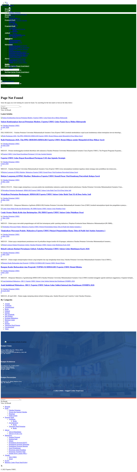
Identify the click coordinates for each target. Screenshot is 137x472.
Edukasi (7, 311)
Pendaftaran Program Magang (18, 49)
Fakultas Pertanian (14, 13)
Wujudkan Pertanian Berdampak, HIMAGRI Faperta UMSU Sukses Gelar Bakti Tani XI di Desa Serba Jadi (46, 194)
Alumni (7, 64)
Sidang (11, 50)
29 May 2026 (5, 182)
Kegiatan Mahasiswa (11, 318)
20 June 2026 (5, 145)
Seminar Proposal (14, 46)
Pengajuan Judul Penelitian (17, 59)
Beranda (8, 9)
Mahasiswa (9, 44)
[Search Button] (20, 83)
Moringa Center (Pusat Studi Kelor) (17, 66)
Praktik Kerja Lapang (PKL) (18, 62)
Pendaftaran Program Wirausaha (19, 47)
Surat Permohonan (15, 57)
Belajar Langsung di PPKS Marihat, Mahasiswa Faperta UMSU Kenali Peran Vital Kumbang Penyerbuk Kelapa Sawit (50, 176)
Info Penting (9, 316)
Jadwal (7, 33)
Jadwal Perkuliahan (15, 41)
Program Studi (10, 26)
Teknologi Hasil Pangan (12, 325)
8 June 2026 (5, 164)
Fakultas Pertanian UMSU (11, 125)
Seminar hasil (13, 48)
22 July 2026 (5, 127)
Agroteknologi (13, 31)
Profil (7, 11)
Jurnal (11, 68)
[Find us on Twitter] (1, 466)
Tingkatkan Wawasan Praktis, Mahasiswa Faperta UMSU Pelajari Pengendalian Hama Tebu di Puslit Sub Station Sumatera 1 (53, 231)
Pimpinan (12, 16)
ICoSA (7, 70)
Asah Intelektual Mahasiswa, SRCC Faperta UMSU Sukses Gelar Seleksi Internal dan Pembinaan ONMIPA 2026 (47, 285)
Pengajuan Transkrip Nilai (17, 61)
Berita (15, 30)
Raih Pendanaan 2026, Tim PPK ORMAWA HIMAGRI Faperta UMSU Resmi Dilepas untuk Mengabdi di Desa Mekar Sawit (52, 140)
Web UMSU (13, 66)
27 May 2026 (5, 218)
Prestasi (7, 323)
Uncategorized (9, 327)
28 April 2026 (5, 291)
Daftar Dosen (13, 24)
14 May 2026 (5, 236)
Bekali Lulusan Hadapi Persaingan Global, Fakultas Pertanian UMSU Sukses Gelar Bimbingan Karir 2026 (45, 249)
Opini (6, 322)
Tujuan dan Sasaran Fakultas (18, 14)
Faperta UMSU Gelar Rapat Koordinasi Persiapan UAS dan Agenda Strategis (33, 158)
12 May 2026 (5, 254)
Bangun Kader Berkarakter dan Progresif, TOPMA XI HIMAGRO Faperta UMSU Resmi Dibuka (41, 267)
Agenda (7, 304)
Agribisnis (12, 28)
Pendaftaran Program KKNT (18, 52)
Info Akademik (9, 314)
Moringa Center (10, 320)
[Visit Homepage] (7, 5)
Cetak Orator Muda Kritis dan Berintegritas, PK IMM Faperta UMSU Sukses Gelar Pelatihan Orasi (42, 212)
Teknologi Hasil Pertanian (17, 29)
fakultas (7, 313)
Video (7, 329)
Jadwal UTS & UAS (15, 42)
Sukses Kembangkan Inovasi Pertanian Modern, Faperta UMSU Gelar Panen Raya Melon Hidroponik (43, 122)
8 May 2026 (5, 272)
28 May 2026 (5, 200)
